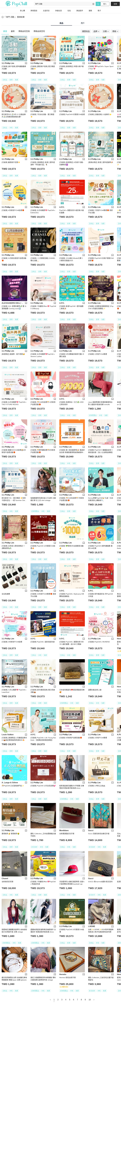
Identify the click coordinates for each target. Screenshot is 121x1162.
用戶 (83, 23)
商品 (61, 23)
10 (90, 1000)
